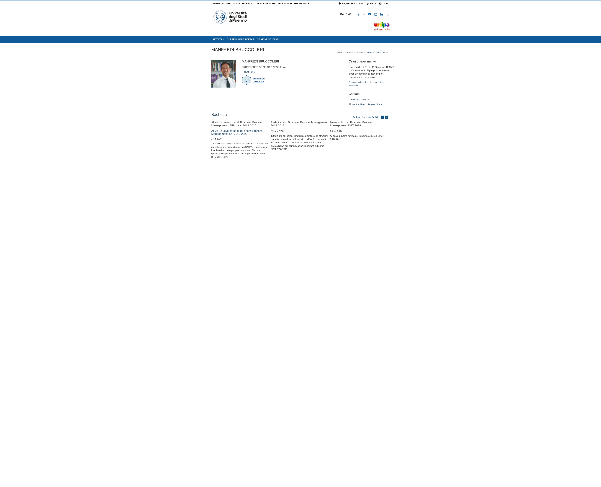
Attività (218, 39)
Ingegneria (248, 71)
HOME (339, 52)
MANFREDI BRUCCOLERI (237, 49)
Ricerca (247, 3)
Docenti (359, 52)
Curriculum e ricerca (240, 39)
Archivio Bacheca (362, 117)
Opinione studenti (268, 39)
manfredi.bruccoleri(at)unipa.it (367, 104)
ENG (348, 14)
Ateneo (217, 3)
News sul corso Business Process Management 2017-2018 (351, 124)
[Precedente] (382, 117)
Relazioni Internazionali (293, 3)
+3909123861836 (360, 99)
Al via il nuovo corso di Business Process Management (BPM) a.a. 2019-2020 (236, 124)
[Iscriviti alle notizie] (376, 117)
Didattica (232, 3)
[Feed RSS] (372, 117)
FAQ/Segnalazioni (352, 3)
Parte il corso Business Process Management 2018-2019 (299, 124)
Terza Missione (266, 3)
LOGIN (384, 3)
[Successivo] (386, 117)
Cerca (372, 3)
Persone (349, 52)
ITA (342, 14)
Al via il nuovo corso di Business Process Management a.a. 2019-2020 (236, 132)
